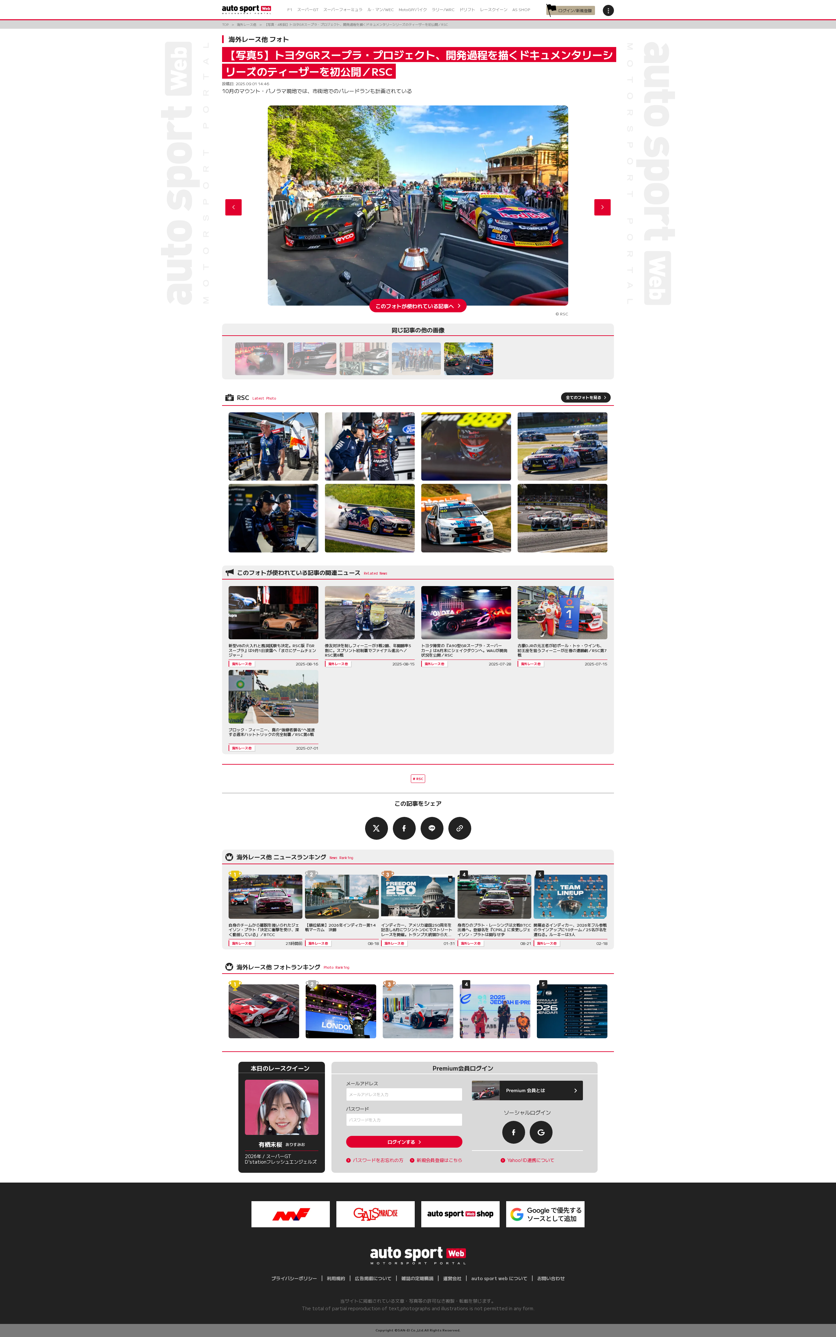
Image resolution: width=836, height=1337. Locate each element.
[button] (602, 207)
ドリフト (467, 9)
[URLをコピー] (459, 828)
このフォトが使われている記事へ (415, 306)
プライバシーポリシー (294, 1278)
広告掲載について (373, 1278)
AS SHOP (521, 9)
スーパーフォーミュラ (342, 9)
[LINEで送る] (432, 828)
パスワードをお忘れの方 (378, 1160)
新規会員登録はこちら (439, 1160)
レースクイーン (493, 9)
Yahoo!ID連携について (531, 1160)
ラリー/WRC (443, 9)
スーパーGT (307, 9)
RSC (419, 778)
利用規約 (336, 1278)
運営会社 (452, 1278)
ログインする (401, 1141)
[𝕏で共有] (376, 828)
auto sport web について (499, 1278)
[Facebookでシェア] (404, 828)
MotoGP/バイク (413, 9)
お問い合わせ (551, 1278)
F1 (289, 9)
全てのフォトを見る (583, 397)
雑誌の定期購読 (417, 1278)
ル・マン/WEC (380, 9)
